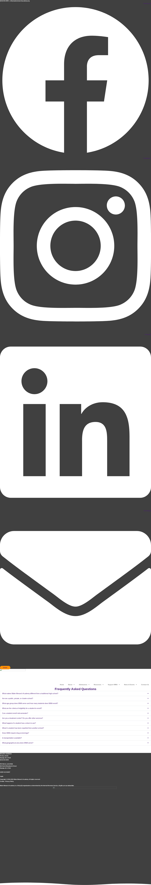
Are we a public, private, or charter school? (17, 698)
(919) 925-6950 (4, 1)
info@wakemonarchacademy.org (20, 1)
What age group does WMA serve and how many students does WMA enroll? (30, 703)
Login (1, 776)
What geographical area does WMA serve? (17, 743)
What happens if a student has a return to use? (19, 723)
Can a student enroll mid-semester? (15, 713)
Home (62, 684)
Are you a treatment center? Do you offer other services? (22, 718)
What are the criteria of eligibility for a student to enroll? (22, 708)
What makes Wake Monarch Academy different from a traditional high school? (30, 693)
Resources (97, 684)
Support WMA (113, 684)
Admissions (83, 684)
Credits (2, 781)
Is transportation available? (12, 738)
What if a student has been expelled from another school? (23, 728)
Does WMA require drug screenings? (15, 733)
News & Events (129, 684)
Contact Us (145, 684)
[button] (75, 693)
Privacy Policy (9, 781)
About (70, 684)
